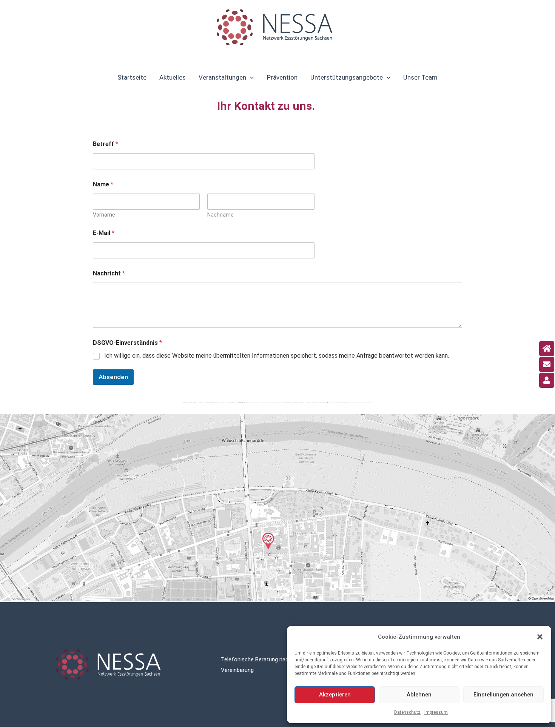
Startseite (131, 77)
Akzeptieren (335, 694)
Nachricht (109, 273)
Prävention (282, 77)
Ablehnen (419, 694)
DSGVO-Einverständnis (127, 342)
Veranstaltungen (222, 77)
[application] (250, 77)
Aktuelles (172, 77)
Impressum (436, 712)
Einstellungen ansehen (503, 694)
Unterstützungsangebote (346, 77)
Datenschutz (407, 712)
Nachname (220, 215)
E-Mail (103, 233)
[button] (540, 637)
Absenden (113, 377)
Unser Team (420, 77)
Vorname (104, 215)
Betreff (105, 144)
